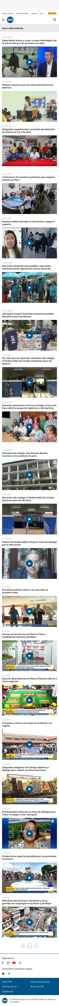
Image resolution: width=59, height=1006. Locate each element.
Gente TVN (7, 982)
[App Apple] (3, 973)
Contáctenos (7, 991)
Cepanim (34, 13)
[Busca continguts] (54, 20)
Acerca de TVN (37, 986)
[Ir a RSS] (21, 962)
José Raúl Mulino (22, 13)
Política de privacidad (40, 982)
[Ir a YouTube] (14, 962)
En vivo (53, 13)
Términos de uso (9, 986)
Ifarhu (42, 13)
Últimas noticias (8, 13)
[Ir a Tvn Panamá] (28, 20)
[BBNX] (5, 1000)
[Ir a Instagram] (8, 962)
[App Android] (10, 973)
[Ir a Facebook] (3, 962)
